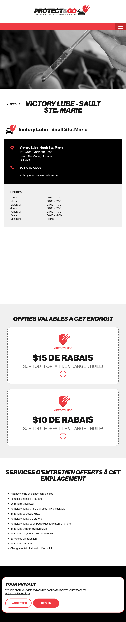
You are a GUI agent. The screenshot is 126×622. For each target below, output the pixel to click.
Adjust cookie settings (17, 593)
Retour (15, 104)
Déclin (46, 603)
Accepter (19, 603)
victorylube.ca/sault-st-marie (39, 175)
